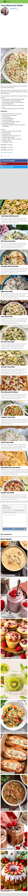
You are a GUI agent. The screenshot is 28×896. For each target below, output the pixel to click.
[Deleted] (12, 510)
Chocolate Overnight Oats (9, 849)
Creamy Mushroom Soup (8, 575)
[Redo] (6, 510)
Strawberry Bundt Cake (8, 890)
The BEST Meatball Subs (8, 772)
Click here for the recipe (6, 152)
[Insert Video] (4, 512)
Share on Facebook (9, 160)
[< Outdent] (19, 510)
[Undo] (4, 510)
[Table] (6, 512)
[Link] (8, 512)
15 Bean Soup (5, 809)
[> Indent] (21, 510)
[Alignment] (12, 512)
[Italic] (10, 510)
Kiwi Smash (5, 697)
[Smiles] (15, 512)
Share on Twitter (8, 167)
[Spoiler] (10, 512)
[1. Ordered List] (17, 510)
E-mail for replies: (6, 507)
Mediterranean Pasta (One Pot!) (10, 731)
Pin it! (5, 164)
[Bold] (8, 510)
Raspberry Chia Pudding (8, 616)
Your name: (5, 505)
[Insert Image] (24, 510)
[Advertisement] (14, 31)
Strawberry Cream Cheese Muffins (11, 658)
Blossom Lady (13, 8)
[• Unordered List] (15, 510)
